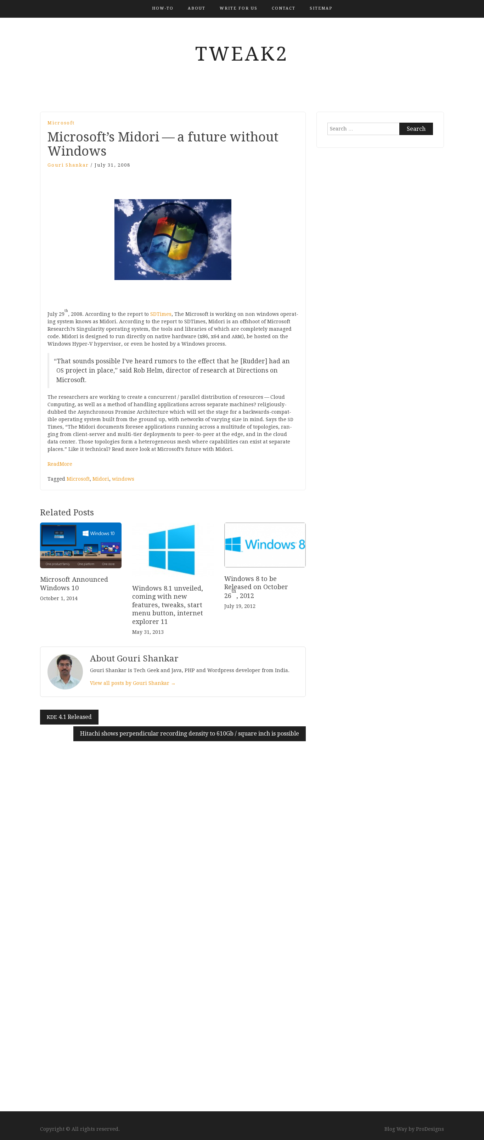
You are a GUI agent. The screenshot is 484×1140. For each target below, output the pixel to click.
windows (123, 479)
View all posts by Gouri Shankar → (133, 683)
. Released (69, 717)
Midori (100, 479)
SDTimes (160, 314)
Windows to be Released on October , (256, 587)
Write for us (239, 8)
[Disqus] (173, 829)
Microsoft (61, 122)
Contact (284, 8)
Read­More (59, 464)
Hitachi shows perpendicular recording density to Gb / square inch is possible (189, 733)
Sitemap (321, 8)
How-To (163, 8)
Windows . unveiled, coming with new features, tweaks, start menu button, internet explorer (167, 605)
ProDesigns (430, 1129)
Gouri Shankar (68, 165)
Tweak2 (242, 54)
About (197, 8)
